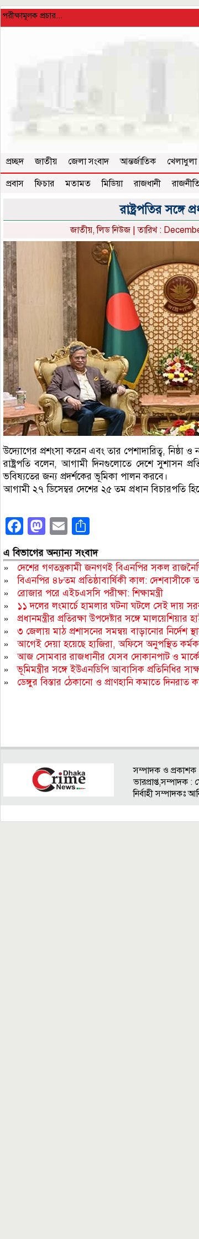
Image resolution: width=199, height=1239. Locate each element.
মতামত (78, 183)
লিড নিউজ (113, 230)
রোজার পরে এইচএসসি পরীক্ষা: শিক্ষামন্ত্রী (90, 593)
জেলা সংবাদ (88, 161)
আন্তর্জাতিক (138, 161)
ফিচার (44, 183)
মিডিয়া (112, 183)
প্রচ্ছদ (15, 161)
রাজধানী (147, 183)
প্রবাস (15, 183)
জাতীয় (46, 161)
